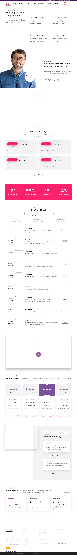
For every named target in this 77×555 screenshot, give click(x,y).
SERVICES (24, 537)
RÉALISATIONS (25, 539)
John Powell (57, 160)
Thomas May (23, 144)
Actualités (11, 498)
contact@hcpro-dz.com (61, 543)
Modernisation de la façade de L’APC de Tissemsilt (36, 505)
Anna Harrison (57, 144)
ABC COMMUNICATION (35, 553)
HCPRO (13, 553)
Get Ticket (13, 415)
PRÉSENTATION (25, 534)
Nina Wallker (23, 160)
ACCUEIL (24, 532)
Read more (65, 241)
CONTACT (24, 544)
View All (38, 174)
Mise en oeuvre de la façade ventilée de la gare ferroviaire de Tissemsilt (16, 505)
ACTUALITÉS (25, 541)
